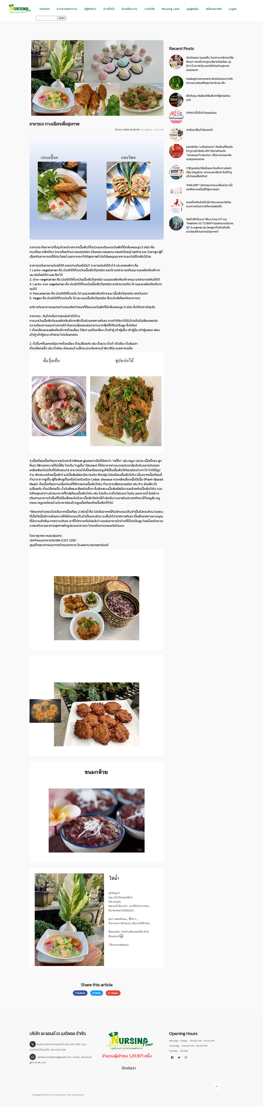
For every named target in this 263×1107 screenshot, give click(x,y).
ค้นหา (62, 18)
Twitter (98, 993)
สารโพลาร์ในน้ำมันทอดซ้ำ (199, 130)
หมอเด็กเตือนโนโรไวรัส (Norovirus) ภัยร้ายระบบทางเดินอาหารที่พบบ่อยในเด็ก (208, 204)
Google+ (114, 993)
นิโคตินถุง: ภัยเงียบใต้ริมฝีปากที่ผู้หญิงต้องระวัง (208, 98)
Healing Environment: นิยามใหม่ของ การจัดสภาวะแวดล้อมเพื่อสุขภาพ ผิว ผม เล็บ (209, 80)
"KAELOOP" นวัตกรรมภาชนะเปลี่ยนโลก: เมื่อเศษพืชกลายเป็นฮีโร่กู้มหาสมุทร (209, 187)
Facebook (81, 993)
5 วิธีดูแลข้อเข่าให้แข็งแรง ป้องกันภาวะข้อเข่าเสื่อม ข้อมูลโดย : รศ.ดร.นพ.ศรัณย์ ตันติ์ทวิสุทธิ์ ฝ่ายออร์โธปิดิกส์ (209, 172)
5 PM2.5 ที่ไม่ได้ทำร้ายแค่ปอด (201, 113)
